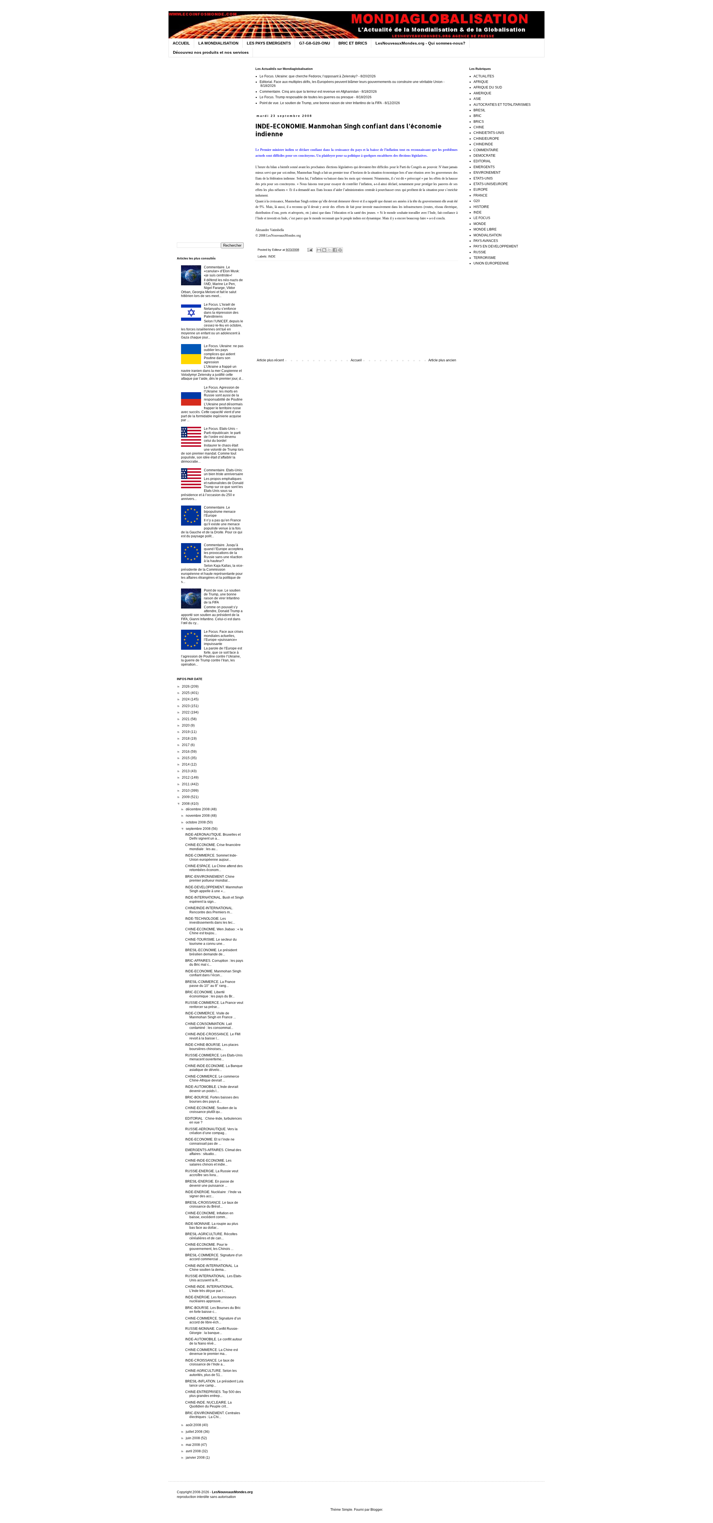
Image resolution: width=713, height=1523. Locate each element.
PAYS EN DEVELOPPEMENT (495, 246)
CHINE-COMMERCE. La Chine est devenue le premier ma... (211, 1352)
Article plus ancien (442, 360)
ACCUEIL (181, 43)
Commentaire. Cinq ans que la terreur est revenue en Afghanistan (309, 92)
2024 (186, 699)
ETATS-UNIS (483, 178)
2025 (186, 693)
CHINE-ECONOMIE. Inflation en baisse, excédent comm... (209, 1215)
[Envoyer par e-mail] (319, 250)
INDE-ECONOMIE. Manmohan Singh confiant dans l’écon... (213, 973)
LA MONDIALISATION (218, 43)
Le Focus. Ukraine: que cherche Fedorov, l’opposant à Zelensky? (309, 76)
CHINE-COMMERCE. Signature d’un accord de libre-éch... (213, 1320)
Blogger (376, 1510)
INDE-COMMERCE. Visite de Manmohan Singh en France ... (210, 1015)
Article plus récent (270, 360)
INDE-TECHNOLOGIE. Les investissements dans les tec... (210, 920)
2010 (186, 791)
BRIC (477, 116)
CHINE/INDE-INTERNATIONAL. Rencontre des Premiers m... (209, 910)
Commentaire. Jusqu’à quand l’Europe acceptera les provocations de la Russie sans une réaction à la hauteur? (223, 553)
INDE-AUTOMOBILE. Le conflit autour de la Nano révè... (213, 1341)
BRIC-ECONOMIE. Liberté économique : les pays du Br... (210, 994)
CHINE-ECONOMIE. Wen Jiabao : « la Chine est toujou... (214, 931)
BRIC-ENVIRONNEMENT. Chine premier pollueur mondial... (210, 878)
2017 (186, 745)
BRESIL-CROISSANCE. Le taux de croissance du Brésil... (211, 1204)
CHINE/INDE (483, 144)
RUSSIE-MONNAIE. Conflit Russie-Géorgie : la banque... (211, 1331)
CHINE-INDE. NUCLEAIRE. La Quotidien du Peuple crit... (208, 1404)
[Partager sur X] (329, 250)
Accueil (356, 360)
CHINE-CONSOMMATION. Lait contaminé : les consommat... (209, 1026)
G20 (476, 201)
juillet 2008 (194, 1432)
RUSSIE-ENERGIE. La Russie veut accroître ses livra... (211, 1173)
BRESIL (479, 110)
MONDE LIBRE (485, 229)
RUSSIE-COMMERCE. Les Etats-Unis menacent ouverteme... (214, 1057)
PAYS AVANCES (485, 241)
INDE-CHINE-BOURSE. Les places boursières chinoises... (211, 1047)
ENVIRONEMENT (486, 173)
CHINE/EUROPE (486, 139)
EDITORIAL (482, 161)
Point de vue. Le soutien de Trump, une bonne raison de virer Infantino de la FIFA (321, 103)
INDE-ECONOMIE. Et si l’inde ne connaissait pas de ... (210, 1141)
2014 (186, 764)
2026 (186, 686)
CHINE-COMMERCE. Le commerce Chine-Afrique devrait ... (212, 1078)
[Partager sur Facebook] (335, 250)
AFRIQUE (480, 82)
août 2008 (194, 1425)
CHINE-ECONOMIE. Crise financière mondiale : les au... (213, 847)
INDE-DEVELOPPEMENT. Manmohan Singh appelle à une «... (214, 889)
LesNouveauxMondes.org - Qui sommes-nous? (420, 43)
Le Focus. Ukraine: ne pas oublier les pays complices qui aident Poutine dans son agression (223, 354)
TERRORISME (484, 258)
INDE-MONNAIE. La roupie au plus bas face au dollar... (211, 1226)
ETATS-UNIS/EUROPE (490, 184)
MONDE (479, 224)
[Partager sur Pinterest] (340, 250)
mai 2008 (193, 1445)
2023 (186, 706)
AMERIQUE (482, 93)
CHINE (478, 127)
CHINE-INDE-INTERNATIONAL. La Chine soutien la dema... (211, 1268)
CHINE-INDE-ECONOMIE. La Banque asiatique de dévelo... (214, 1068)
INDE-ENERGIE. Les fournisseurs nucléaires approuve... (210, 1299)
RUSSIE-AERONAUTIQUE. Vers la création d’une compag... (211, 1131)
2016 (186, 752)
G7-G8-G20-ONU (314, 43)
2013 (186, 771)
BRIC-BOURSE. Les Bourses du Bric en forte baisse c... (213, 1310)
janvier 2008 (196, 1458)
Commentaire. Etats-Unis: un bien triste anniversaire (223, 472)
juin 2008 (193, 1438)
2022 (186, 712)
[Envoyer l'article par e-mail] (309, 249)
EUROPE (480, 190)
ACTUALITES (483, 76)
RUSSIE (479, 252)
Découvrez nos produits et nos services (211, 52)
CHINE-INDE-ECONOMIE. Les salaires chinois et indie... (208, 1162)
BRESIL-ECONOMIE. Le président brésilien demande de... (211, 952)
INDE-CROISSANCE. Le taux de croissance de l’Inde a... (209, 1362)
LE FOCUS (481, 218)
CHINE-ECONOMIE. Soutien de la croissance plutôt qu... (211, 1110)
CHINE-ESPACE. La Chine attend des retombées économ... (214, 868)
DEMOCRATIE (484, 156)
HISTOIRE (481, 207)
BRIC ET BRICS (352, 43)
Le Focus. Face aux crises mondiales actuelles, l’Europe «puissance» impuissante (223, 638)
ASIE (477, 99)
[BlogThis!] (324, 250)
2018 (186, 738)
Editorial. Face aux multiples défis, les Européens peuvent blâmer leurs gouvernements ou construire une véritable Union (351, 82)
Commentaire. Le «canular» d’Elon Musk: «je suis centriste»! (222, 271)
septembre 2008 (198, 829)
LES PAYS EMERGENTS (269, 43)
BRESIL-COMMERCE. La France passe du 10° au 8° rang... (210, 984)
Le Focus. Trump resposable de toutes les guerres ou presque (306, 97)
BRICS (478, 122)
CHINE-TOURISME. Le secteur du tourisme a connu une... (211, 941)
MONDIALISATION (487, 235)
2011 (186, 784)
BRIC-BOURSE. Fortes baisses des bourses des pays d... (212, 1099)
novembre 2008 (198, 816)
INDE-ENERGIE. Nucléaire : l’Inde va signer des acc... (213, 1194)
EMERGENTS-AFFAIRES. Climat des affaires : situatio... (213, 1152)
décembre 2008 (198, 809)
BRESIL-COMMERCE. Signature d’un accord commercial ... (213, 1257)
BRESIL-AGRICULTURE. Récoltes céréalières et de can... (211, 1236)
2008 (186, 804)
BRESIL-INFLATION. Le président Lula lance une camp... (214, 1383)
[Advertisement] (356, 312)
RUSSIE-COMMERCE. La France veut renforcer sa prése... (214, 1005)
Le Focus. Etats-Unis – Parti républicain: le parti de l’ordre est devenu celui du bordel (222, 435)
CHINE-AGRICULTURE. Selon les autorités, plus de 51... (211, 1373)
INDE (271, 256)
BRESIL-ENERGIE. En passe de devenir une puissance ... (209, 1183)
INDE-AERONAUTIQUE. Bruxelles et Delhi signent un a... (213, 836)
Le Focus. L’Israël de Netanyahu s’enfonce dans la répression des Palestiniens (221, 310)
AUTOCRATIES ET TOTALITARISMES (502, 105)
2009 (186, 797)
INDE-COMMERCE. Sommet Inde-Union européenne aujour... (211, 857)
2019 (186, 732)
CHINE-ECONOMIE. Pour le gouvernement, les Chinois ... (209, 1246)
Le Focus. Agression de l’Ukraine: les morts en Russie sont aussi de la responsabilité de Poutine (223, 393)
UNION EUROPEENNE (491, 263)
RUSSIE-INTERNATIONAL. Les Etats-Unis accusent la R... (213, 1278)
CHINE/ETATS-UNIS (488, 133)
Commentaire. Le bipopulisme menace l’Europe (220, 512)
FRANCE (480, 195)
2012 (186, 777)
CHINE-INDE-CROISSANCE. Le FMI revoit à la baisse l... (212, 1036)
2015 (186, 758)
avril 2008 (194, 1451)
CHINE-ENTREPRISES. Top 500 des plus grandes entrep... (213, 1394)
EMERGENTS (484, 167)
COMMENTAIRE (485, 150)
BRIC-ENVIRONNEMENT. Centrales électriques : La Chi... (212, 1415)
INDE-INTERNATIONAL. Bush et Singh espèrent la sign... (214, 899)
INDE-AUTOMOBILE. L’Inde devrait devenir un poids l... (211, 1089)
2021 (186, 719)
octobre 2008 (196, 822)
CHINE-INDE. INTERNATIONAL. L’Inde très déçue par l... (209, 1289)
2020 (186, 725)
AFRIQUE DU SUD (487, 87)
